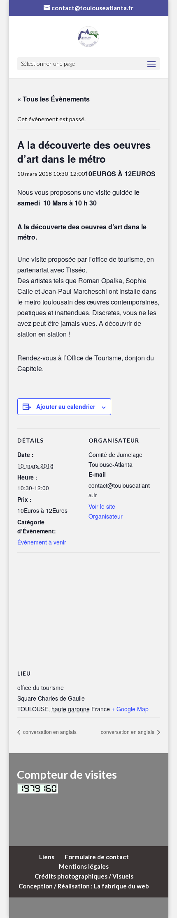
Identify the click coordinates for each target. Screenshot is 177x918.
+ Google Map (130, 709)
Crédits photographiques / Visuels (84, 876)
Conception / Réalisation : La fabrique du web (84, 886)
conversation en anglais (49, 731)
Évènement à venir (41, 542)
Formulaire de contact (97, 856)
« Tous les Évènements (53, 99)
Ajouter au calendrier (65, 406)
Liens (46, 856)
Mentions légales (84, 866)
